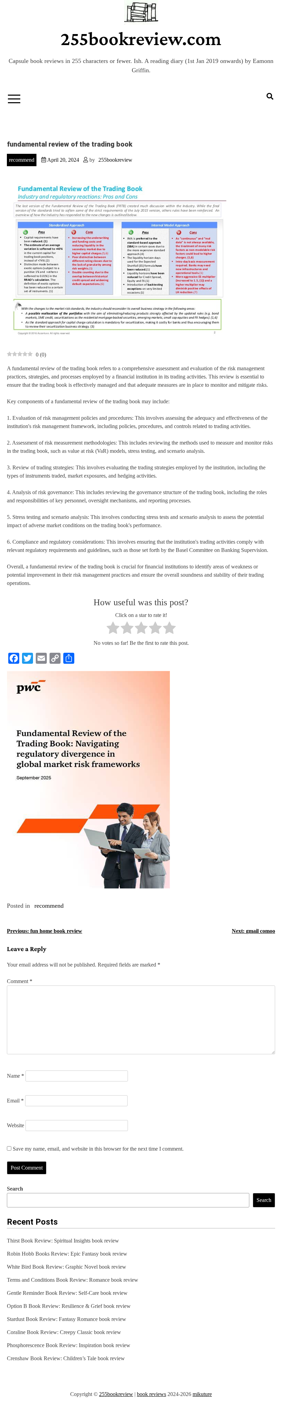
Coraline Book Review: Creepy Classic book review (64, 1332)
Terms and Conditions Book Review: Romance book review (72, 1280)
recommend (21, 160)
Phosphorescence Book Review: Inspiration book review (68, 1345)
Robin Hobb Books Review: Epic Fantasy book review (67, 1254)
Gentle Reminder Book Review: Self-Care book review (67, 1293)
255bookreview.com (141, 38)
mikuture (202, 1394)
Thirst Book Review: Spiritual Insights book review (63, 1241)
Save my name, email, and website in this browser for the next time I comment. (98, 1149)
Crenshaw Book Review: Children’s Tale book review (66, 1358)
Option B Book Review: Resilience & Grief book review (69, 1306)
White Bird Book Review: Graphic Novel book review (66, 1267)
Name (15, 1076)
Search (15, 1189)
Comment (19, 981)
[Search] (270, 96)
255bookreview (115, 160)
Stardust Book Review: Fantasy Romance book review (66, 1319)
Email (15, 1101)
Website (15, 1125)
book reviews (151, 1394)
